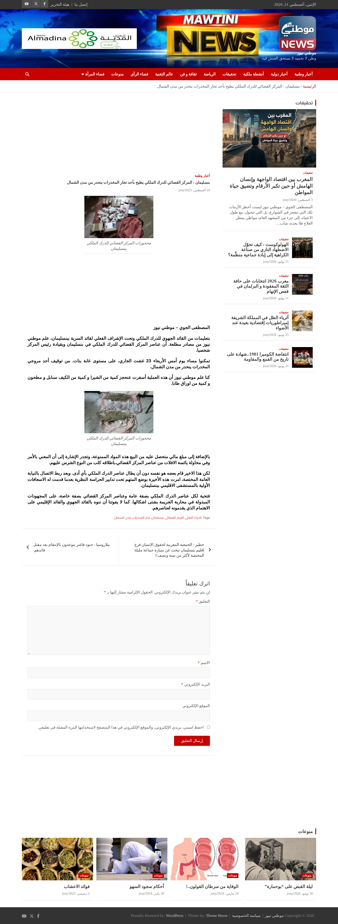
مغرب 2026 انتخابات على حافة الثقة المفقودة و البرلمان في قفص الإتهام (261, 286)
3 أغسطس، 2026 (301, 200)
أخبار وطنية (304, 74)
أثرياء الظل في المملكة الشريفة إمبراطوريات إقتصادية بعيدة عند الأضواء (260, 323)
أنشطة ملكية (253, 74)
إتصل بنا (81, 4)
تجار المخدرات (141, 517)
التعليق (203, 601)
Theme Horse (217, 915)
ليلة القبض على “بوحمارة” (289, 886)
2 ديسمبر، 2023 (79, 893)
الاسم (204, 663)
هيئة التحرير (60, 4)
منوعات (117, 74)
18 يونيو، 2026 (303, 893)
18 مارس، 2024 (228, 893)
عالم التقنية (164, 74)
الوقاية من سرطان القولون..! (212, 886)
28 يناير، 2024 (155, 893)
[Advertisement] (119, 134)
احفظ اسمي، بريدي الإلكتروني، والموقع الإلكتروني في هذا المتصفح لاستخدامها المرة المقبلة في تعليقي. (121, 727)
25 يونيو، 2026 (279, 335)
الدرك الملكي (193, 517)
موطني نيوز (306, 53)
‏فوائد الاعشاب (77, 886)
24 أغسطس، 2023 (197, 190)
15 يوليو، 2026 (279, 261)
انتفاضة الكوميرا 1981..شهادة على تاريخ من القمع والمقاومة (258, 357)
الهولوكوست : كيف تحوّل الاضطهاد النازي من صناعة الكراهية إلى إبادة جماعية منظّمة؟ (258, 249)
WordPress (174, 915)
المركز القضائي (174, 517)
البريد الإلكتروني (195, 684)
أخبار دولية (279, 74)
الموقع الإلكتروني (196, 706)
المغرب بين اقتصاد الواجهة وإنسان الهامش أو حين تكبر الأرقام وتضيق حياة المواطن (271, 185)
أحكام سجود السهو (147, 886)
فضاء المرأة (94, 74)
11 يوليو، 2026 (279, 298)
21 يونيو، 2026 (279, 366)
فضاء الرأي (139, 74)
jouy (181, 190)
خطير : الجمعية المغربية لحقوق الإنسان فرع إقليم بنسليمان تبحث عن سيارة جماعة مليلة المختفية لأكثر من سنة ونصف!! (169, 550)
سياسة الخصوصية (246, 915)
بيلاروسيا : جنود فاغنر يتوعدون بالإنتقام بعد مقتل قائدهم (71, 547)
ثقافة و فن (188, 74)
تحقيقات (229, 74)
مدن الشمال (122, 517)
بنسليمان (158, 517)
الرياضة (210, 74)
